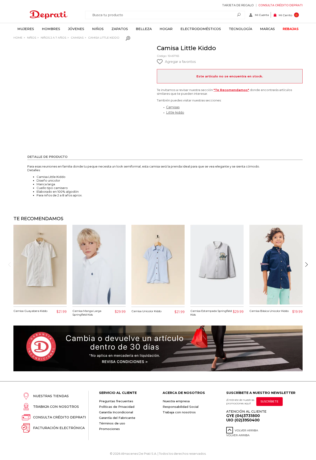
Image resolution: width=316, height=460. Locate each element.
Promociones (109, 429)
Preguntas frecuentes (116, 401)
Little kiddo (175, 112)
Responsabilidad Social (180, 406)
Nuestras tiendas (51, 396)
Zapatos (120, 29)
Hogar (166, 29)
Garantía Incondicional (116, 412)
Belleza (144, 29)
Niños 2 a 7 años (53, 37)
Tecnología (240, 29)
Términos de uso (112, 423)
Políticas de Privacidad (116, 406)
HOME (17, 37)
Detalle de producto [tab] (47, 156)
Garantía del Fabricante (117, 418)
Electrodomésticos (200, 29)
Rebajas (291, 29)
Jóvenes (76, 29)
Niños (98, 29)
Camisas (77, 37)
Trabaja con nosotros (56, 407)
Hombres (51, 29)
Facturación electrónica (59, 428)
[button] (306, 264)
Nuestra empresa (176, 401)
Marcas (267, 29)
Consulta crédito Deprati (280, 5)
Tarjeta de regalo (238, 5)
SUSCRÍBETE (269, 401)
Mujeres (25, 29)
